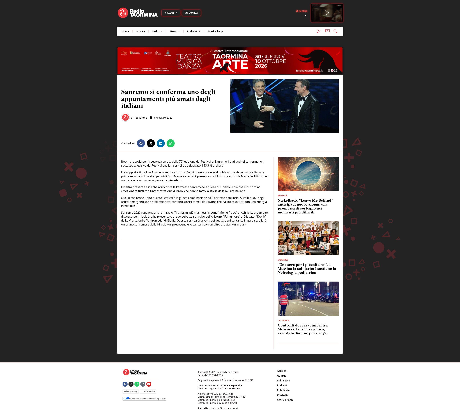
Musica (140, 31)
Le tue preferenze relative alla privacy (147, 398)
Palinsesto (283, 380)
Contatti (282, 395)
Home (125, 31)
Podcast (192, 31)
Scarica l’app (215, 31)
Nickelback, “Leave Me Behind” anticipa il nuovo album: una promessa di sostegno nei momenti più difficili (305, 206)
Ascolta (281, 370)
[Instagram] (131, 384)
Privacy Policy (130, 391)
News (173, 31)
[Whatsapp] (136, 384)
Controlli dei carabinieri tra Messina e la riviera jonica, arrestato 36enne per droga (303, 329)
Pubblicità (283, 390)
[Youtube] (148, 384)
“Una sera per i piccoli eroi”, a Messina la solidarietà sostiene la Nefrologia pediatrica (307, 269)
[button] (141, 143)
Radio (155, 31)
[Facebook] (125, 384)
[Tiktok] (142, 384)
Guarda (281, 375)
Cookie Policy (148, 391)
